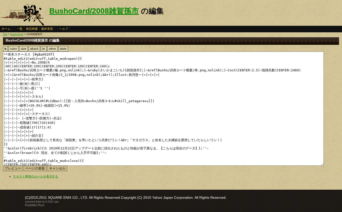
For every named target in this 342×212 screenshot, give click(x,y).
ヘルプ (63, 29)
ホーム (6, 29)
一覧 (20, 29)
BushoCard (16, 34)
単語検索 (32, 29)
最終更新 (47, 29)
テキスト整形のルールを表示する (35, 176)
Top (5, 34)
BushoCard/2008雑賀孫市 (94, 11)
